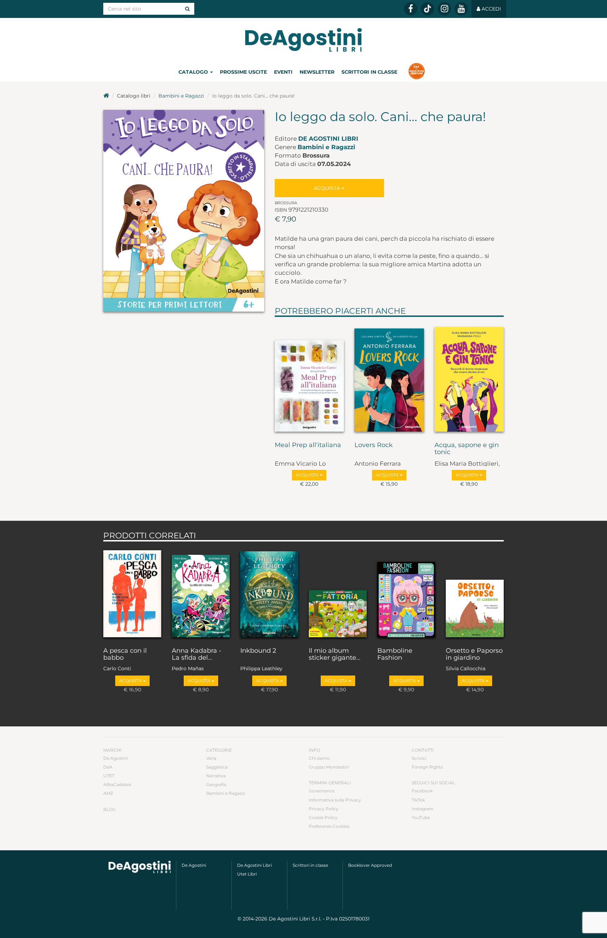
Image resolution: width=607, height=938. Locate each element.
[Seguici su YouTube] (461, 8)
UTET (109, 775)
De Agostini (115, 758)
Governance (321, 790)
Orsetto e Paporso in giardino (474, 654)
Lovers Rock (373, 445)
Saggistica (217, 767)
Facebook (422, 790)
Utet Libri (247, 874)
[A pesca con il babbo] (132, 592)
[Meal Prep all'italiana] (309, 377)
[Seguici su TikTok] (427, 8)
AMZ (108, 793)
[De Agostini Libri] (106, 96)
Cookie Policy (323, 817)
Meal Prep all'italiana (308, 445)
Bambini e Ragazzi (181, 96)
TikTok (418, 800)
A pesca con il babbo (125, 654)
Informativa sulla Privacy (335, 800)
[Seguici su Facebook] (410, 8)
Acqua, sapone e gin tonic (467, 449)
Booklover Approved (370, 865)
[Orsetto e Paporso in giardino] (475, 592)
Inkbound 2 (258, 650)
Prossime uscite (243, 72)
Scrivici (419, 758)
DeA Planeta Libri (303, 40)
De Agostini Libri (328, 138)
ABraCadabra (117, 784)
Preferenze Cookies (329, 826)
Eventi (283, 72)
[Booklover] (416, 72)
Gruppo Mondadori (329, 767)
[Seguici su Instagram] (444, 8)
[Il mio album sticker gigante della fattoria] (338, 592)
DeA (107, 767)
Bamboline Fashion (394, 654)
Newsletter (317, 72)
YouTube (421, 817)
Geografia (216, 784)
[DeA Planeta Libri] (140, 867)
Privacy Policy (324, 808)
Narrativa (216, 775)
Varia (211, 758)
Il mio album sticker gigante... (334, 654)
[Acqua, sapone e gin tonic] (469, 377)
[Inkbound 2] (269, 592)
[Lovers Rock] (389, 377)
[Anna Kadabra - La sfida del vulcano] (201, 592)
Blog (109, 809)
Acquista (327, 188)
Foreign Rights (427, 767)
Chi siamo (319, 758)
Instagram (422, 808)
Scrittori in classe (369, 72)
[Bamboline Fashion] (406, 592)
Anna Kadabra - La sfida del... (196, 654)
